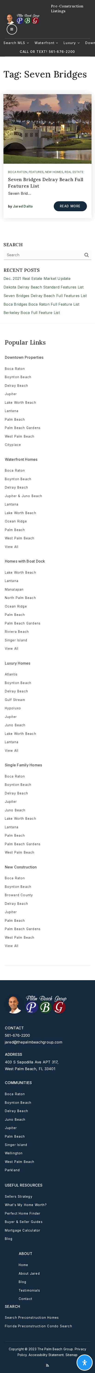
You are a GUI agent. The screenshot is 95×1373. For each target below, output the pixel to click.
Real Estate (74, 172)
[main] (47, 190)
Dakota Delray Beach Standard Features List (43, 287)
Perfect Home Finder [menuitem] (23, 1213)
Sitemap (71, 1355)
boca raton (17, 172)
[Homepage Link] (23, 18)
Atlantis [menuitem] (11, 674)
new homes (54, 172)
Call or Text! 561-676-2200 (47, 52)
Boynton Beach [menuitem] (18, 377)
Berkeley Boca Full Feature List (31, 312)
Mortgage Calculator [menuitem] (23, 1230)
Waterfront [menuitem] (45, 43)
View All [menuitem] (12, 750)
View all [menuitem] (12, 547)
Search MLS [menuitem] (15, 43)
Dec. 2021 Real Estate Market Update (37, 278)
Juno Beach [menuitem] (15, 725)
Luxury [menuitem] (70, 43)
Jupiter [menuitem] (11, 394)
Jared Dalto (23, 206)
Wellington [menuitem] (14, 1153)
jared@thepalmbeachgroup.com (33, 1042)
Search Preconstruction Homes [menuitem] (32, 1317)
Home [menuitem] (23, 1265)
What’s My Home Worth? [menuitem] (26, 1205)
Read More (70, 206)
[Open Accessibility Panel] (85, 1362)
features (36, 172)
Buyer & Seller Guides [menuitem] (24, 1222)
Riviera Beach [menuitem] (17, 632)
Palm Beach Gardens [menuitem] (23, 428)
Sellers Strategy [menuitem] (19, 1196)
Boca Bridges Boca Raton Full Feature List (41, 304)
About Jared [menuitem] (29, 1273)
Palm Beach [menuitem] (15, 419)
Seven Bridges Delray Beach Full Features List (45, 295)
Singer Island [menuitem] (16, 640)
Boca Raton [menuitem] (15, 369)
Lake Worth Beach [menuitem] (20, 402)
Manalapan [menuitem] (14, 589)
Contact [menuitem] (25, 1299)
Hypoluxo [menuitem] (13, 708)
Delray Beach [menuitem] (16, 385)
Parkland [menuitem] (12, 1170)
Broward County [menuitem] (19, 895)
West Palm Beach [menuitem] (20, 436)
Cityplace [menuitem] (13, 445)
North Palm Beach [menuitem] (20, 598)
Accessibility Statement (46, 1355)
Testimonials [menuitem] (29, 1290)
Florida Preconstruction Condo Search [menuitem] (38, 1326)
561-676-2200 (17, 1035)
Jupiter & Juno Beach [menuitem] (23, 496)
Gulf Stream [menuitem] (15, 700)
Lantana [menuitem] (11, 411)
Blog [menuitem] (9, 1239)
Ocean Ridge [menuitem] (16, 521)
